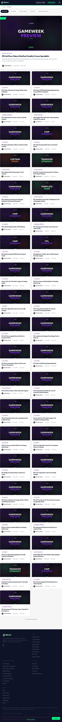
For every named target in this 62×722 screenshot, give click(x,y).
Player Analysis (23, 11)
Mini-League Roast (7, 676)
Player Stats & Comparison (9, 666)
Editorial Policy (6, 698)
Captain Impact (35, 644)
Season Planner (6, 671)
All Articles (4, 11)
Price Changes (35, 646)
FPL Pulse (34, 654)
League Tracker (35, 637)
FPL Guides (13, 11)
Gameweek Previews (43, 11)
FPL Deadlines (6, 681)
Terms (53, 713)
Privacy (49, 713)
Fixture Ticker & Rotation (8, 668)
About (4, 690)
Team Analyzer (35, 651)
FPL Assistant (6, 663)
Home (4, 6)
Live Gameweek (36, 639)
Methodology (6, 700)
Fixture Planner (35, 649)
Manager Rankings (7, 673)
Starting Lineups (36, 656)
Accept (56, 718)
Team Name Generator (8, 678)
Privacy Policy (6, 693)
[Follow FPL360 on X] (3, 645)
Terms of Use (6, 695)
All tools (4, 683)
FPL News (32, 11)
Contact (4, 702)
